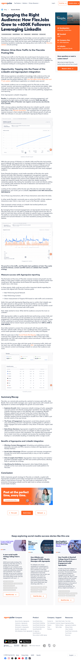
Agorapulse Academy (70, 625)
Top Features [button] (17, 3)
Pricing (30, 3)
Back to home (27, 513)
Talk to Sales (59, 627)
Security (39, 655)
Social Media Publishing (39, 623)
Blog (5, 9)
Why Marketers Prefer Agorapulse (23, 631)
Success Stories (15, 9)
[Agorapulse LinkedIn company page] (26, 658)
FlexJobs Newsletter (19, 110)
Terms (17, 655)
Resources (67, 635)
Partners (49, 629)
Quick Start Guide (60, 621)
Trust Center (68, 633)
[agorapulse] (6, 3)
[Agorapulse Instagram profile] (9, 658)
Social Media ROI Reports (27, 335)
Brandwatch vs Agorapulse (22, 627)
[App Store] (25, 641)
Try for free (62, 3)
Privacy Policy (25, 655)
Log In (53, 3)
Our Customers (51, 623)
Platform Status (59, 625)
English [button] (71, 655)
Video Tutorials (69, 629)
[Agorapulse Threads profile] (12, 658)
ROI (32, 345)
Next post (40, 513)
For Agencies (36, 631)
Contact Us (50, 621)
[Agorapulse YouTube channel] (19, 658)
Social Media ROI (37, 629)
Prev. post (14, 513)
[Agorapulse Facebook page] (5, 658)
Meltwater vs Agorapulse (21, 625)
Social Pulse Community (71, 631)
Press (48, 627)
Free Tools (67, 621)
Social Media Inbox (37, 621)
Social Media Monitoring (39, 625)
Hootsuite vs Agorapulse (21, 623)
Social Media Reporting (39, 627)
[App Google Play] (11, 641)
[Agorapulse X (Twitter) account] (16, 658)
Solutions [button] (24, 3)
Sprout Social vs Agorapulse (22, 621)
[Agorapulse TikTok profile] (30, 658)
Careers (49, 625)
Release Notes (69, 627)
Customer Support (60, 623)
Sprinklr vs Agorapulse (20, 629)
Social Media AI (37, 633)
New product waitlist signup (40, 635)
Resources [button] (35, 3)
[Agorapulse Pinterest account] (23, 658)
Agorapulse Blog (69, 623)
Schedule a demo (73, 3)
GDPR (32, 655)
